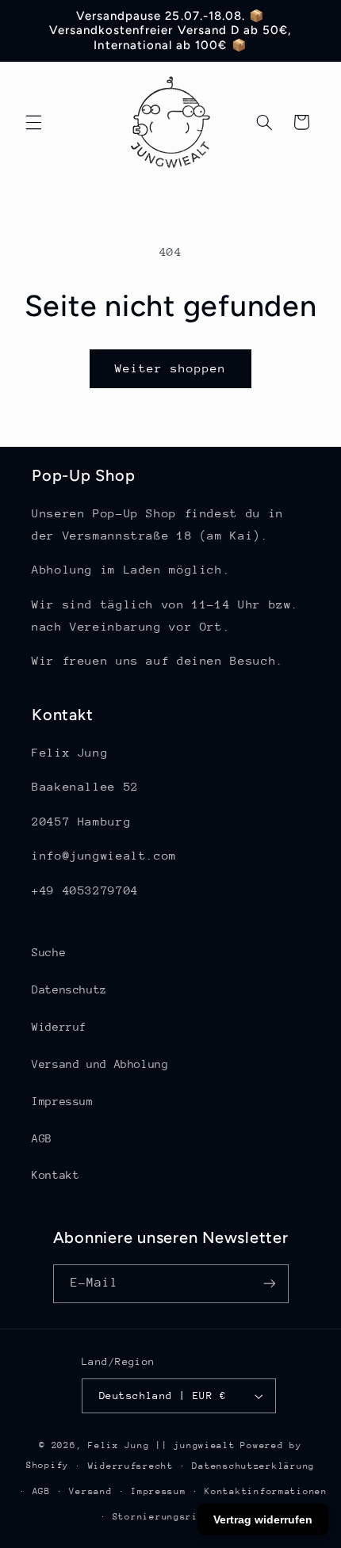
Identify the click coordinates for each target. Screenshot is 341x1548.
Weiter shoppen (171, 368)
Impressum (63, 1101)
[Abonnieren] (269, 1283)
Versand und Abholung (100, 1064)
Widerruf (59, 1026)
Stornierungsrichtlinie (180, 1517)
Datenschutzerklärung (253, 1466)
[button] (33, 122)
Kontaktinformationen (266, 1491)
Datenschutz (69, 989)
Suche (49, 952)
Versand (90, 1491)
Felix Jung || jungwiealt (162, 1445)
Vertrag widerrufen (262, 1519)
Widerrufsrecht (131, 1466)
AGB (42, 1138)
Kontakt (55, 1175)
